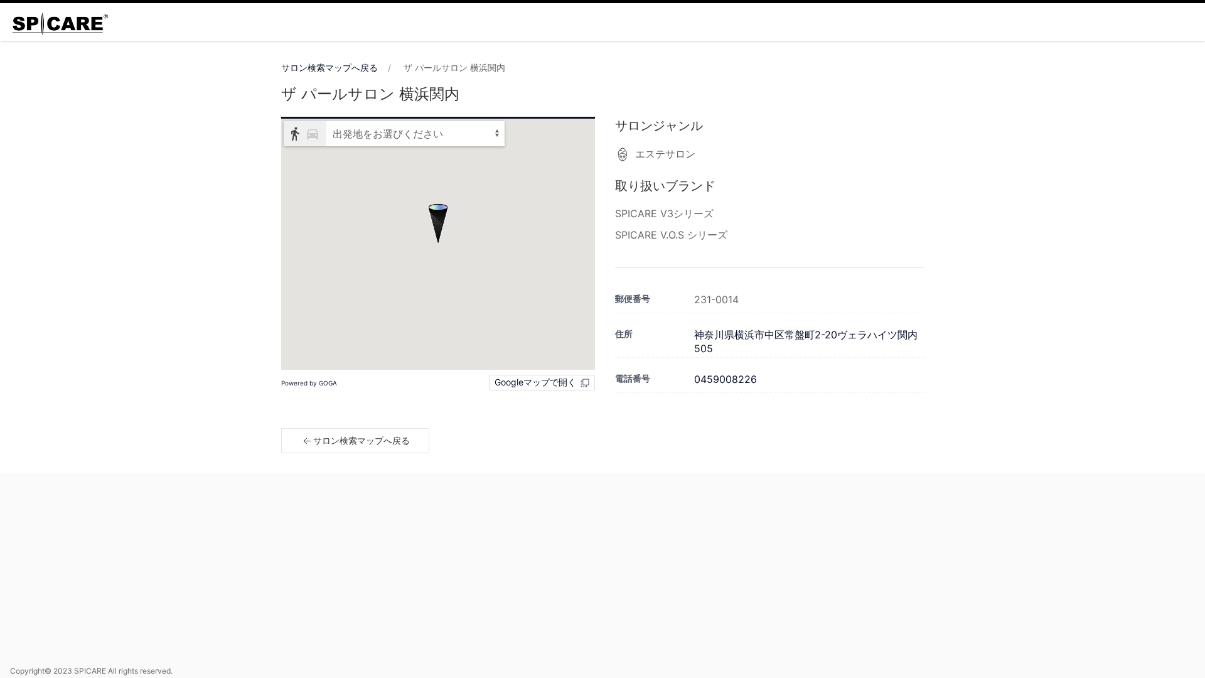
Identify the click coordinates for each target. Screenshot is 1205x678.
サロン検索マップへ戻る (329, 67)
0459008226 (725, 379)
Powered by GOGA (309, 383)
